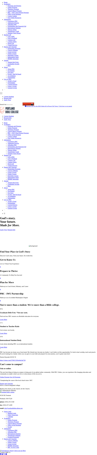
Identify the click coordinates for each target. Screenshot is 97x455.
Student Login (12, 413)
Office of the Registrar (14, 14)
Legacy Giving (12, 86)
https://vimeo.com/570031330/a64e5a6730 (12, 360)
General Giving (12, 88)
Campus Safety (12, 41)
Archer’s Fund (12, 81)
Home (5, 2)
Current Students (9, 96)
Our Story (11, 72)
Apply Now (7, 100)
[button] (4, 90)
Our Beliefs (11, 71)
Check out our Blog (20, 450)
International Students (14, 28)
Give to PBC (8, 79)
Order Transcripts (13, 415)
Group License (12, 52)
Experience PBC (13, 21)
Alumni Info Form (13, 62)
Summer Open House (14, 33)
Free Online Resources (14, 18)
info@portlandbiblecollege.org (13, 408)
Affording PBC (12, 24)
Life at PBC (11, 36)
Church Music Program (15, 11)
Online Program (12, 7)
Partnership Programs (14, 48)
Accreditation (12, 76)
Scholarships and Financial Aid (17, 26)
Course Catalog (12, 16)
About (6, 67)
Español (10, 437)
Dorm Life (11, 43)
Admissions (7, 19)
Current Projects (12, 84)
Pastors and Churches (10, 47)
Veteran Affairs (12, 29)
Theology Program (13, 9)
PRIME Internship (13, 59)
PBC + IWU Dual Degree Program (18, 12)
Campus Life (11, 40)
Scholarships (11, 77)
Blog (9, 65)
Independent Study (13, 57)
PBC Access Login (13, 447)
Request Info (7, 98)
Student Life (7, 35)
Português (16, 437)
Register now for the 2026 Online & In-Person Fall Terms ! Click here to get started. (49, 106)
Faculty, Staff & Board (14, 74)
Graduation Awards (13, 64)
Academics (7, 4)
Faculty (10, 427)
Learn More (3, 319)
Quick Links (7, 411)
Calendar (10, 416)
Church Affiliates (13, 50)
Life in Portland (12, 38)
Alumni (6, 60)
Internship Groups (13, 55)
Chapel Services (12, 45)
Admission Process (13, 23)
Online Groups (12, 53)
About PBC (11, 69)
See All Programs (15, 377)
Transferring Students (14, 435)
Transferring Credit (13, 31)
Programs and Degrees (14, 6)
